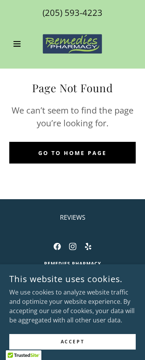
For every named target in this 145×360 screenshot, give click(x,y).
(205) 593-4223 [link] (72, 12)
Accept (72, 341)
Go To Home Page (72, 153)
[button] (18, 44)
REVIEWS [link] (72, 217)
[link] (72, 43)
